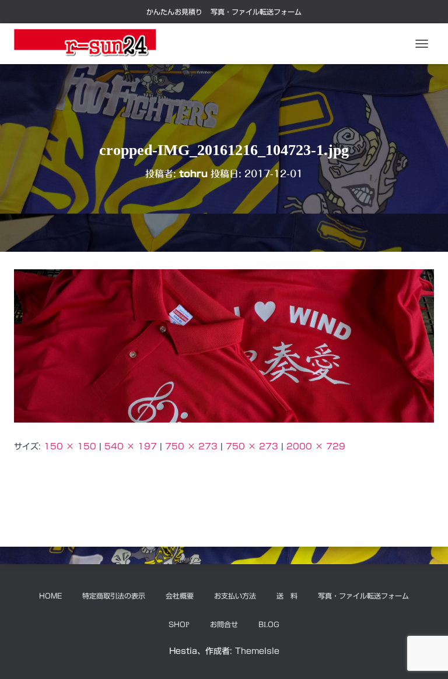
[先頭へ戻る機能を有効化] (425, 655)
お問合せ (224, 624)
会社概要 (180, 595)
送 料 (287, 595)
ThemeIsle (257, 651)
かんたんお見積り (174, 11)
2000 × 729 (315, 446)
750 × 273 (191, 446)
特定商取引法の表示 (113, 595)
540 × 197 (130, 446)
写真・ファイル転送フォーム (256, 11)
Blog (268, 624)
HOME (50, 595)
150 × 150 (70, 446)
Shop (179, 624)
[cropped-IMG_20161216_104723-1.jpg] (224, 346)
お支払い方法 (235, 595)
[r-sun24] (89, 43)
